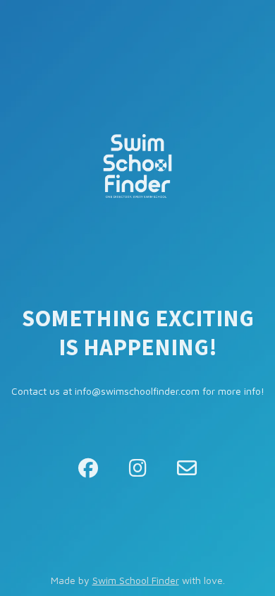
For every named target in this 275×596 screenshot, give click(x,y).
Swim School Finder (135, 580)
